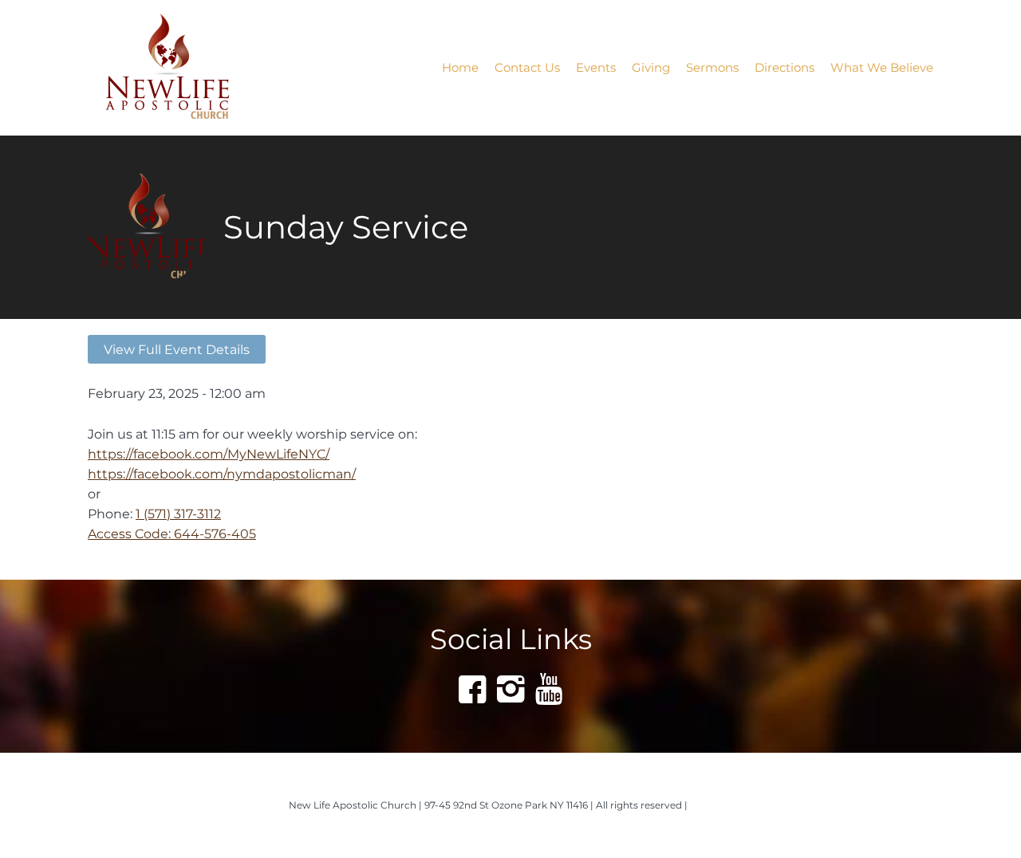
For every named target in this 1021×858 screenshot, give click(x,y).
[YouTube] (549, 689)
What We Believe (881, 67)
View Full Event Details (177, 349)
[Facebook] (472, 689)
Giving (651, 67)
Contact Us (527, 67)
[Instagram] (510, 689)
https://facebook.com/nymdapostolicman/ (222, 474)
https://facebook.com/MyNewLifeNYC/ (208, 454)
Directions (784, 67)
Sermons (712, 67)
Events (596, 67)
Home (460, 67)
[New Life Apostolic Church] (189, 68)
